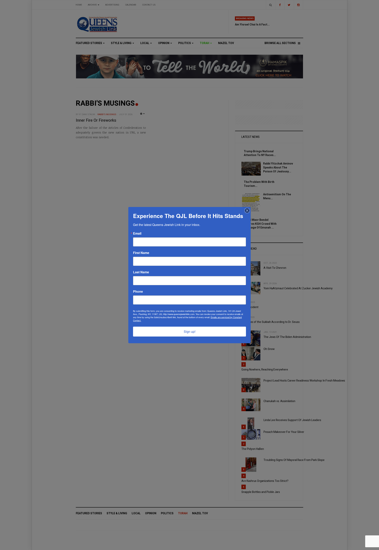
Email (137, 233)
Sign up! (189, 331)
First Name (141, 252)
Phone (138, 291)
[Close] (247, 210)
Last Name (141, 272)
